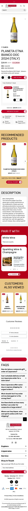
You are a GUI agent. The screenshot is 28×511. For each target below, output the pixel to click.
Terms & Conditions (18, 495)
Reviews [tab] (4, 341)
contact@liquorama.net (7, 506)
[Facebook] (12, 442)
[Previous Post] (10, 269)
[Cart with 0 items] (25, 6)
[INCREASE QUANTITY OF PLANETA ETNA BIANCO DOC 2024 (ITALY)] (9, 77)
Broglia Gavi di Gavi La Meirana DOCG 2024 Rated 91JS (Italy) (20, 307)
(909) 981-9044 (19, 506)
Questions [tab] (13, 341)
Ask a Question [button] (14, 336)
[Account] (21, 6)
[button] (25, 161)
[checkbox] (25, 144)
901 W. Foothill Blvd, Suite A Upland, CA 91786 (14, 430)
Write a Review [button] (14, 332)
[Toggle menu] (2, 6)
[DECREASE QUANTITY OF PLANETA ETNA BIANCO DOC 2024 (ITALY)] (3, 77)
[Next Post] (17, 269)
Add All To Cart (12, 182)
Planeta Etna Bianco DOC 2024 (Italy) (14, 170)
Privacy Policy (8, 495)
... (14, 1)
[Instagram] (15, 442)
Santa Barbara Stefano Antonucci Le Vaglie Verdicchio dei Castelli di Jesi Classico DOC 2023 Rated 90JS (7, 307)
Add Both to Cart (13, 111)
